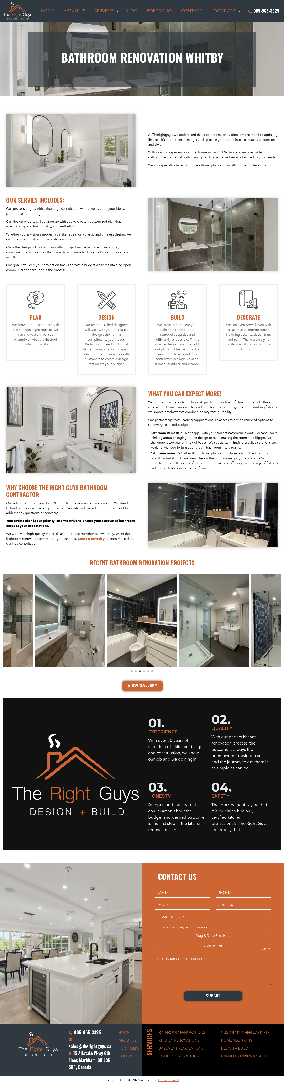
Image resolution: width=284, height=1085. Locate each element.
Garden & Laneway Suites (245, 1056)
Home (124, 1033)
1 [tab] (132, 671)
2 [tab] (136, 671)
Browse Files (213, 945)
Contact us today (91, 539)
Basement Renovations (181, 1048)
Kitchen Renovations (179, 1041)
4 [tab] (144, 671)
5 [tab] (148, 671)
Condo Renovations (179, 1056)
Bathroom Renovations (182, 1033)
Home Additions (236, 1041)
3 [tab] (140, 671)
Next (278, 620)
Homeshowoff (168, 1080)
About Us (127, 1041)
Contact (127, 1056)
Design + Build (234, 1048)
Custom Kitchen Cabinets (245, 1033)
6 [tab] (152, 671)
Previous (6, 620)
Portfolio (129, 1048)
